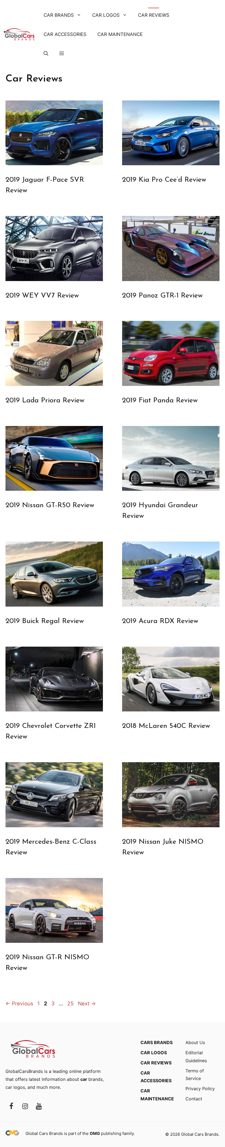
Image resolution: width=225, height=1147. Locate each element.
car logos (15, 1087)
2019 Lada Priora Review (45, 400)
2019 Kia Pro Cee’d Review (164, 180)
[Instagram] (25, 1106)
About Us (195, 1042)
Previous (19, 1003)
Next (87, 1003)
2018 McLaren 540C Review (166, 726)
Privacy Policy (200, 1088)
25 (71, 1003)
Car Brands (59, 15)
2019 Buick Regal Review (44, 621)
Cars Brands (156, 1042)
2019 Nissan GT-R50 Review (49, 505)
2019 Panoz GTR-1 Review (162, 295)
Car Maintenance (120, 34)
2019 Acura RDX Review (160, 621)
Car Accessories (65, 34)
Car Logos (106, 15)
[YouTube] (39, 1106)
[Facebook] (11, 1106)
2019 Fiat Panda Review (160, 400)
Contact (193, 1098)
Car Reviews (153, 15)
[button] (46, 53)
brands (91, 1079)
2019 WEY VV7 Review (42, 295)
